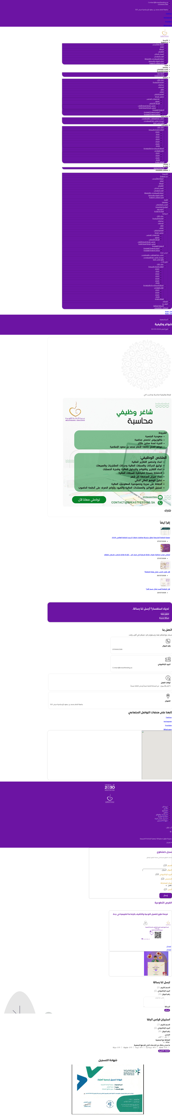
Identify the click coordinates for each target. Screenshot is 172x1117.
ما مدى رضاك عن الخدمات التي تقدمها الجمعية (152, 1045)
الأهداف (161, 52)
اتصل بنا (165, 166)
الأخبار (166, 65)
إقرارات (162, 92)
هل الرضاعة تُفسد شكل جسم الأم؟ (158, 589)
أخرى (169, 890)
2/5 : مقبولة (127, 1048)
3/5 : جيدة (138, 1048)
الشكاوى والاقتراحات (162, 170)
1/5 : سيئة (116, 1048)
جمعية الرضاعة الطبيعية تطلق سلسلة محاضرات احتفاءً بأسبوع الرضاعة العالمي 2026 (141, 538)
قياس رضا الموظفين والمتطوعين (153, 119)
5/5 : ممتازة (163, 1048)
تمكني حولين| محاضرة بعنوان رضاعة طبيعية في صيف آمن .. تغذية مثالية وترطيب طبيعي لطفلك (137, 555)
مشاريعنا (165, 67)
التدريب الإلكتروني (162, 69)
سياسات (161, 85)
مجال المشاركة (166, 883)
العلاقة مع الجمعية (163, 1040)
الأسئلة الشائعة (159, 168)
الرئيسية (165, 40)
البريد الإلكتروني (165, 875)
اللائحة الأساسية (158, 82)
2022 (157, 137)
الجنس (167, 1035)
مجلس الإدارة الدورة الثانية (147, 108)
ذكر (166, 1037)
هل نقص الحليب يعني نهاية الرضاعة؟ (157, 572)
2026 (158, 146)
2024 (157, 142)
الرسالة (161, 49)
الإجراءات (161, 87)
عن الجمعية (164, 42)
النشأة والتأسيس (158, 45)
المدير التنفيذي (159, 57)
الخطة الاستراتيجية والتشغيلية (154, 149)
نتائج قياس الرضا (158, 123)
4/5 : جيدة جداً (151, 1048)
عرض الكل (160, 80)
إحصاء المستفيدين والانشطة (154, 59)
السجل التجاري (159, 54)
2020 (157, 132)
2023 (157, 139)
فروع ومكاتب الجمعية (157, 63)
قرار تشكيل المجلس (152, 99)
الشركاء (165, 164)
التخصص (168, 879)
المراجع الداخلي (159, 94)
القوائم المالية (159, 162)
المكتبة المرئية (159, 76)
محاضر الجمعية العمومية (152, 114)
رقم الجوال (166, 994)
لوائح (162, 90)
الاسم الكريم (165, 988)
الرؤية (162, 47)
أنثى (159, 1037)
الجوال (169, 870)
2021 (157, 135)
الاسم (169, 866)
